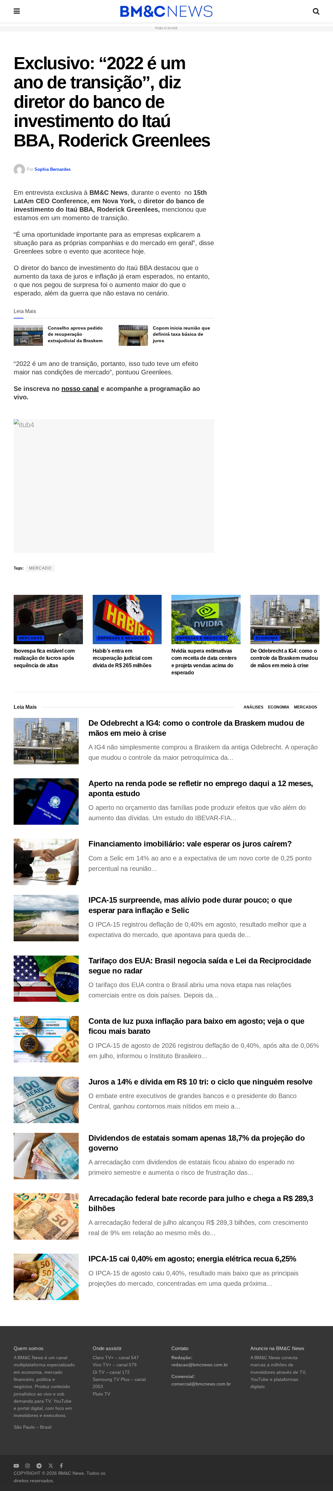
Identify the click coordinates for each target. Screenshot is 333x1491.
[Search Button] (316, 11)
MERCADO (40, 568)
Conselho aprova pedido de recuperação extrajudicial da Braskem (75, 334)
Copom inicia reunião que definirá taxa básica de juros (181, 334)
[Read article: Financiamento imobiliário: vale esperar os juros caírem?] (46, 862)
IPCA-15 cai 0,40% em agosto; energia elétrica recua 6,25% (192, 1258)
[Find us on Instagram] (27, 1465)
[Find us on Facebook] (61, 1465)
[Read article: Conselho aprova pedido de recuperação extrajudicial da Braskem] (28, 335)
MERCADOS (30, 638)
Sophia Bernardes (52, 169)
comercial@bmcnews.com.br (201, 1384)
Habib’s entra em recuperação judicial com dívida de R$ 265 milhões (122, 658)
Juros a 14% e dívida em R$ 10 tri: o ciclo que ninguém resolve (200, 1081)
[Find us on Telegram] (39, 1465)
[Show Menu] (17, 11)
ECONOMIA (267, 638)
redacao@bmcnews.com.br (199, 1364)
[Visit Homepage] (166, 11)
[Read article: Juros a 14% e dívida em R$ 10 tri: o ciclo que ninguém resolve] (46, 1100)
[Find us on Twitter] (50, 1465)
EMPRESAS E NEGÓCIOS (122, 638)
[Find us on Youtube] (16, 1465)
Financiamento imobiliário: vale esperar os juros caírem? (190, 843)
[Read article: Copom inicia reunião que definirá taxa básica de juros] (133, 335)
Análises (253, 707)
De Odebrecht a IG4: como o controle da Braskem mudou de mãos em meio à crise (284, 658)
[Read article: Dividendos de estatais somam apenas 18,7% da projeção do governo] (46, 1156)
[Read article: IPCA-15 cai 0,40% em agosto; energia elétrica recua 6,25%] (46, 1277)
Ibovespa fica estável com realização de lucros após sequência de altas (44, 658)
